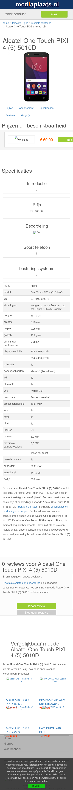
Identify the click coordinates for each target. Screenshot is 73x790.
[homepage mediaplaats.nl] (37, 4)
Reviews (10, 115)
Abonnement (26, 108)
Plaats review (36, 606)
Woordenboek (12, 749)
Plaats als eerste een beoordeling (21, 583)
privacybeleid (40, 781)
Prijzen (9, 108)
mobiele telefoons (41, 23)
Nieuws (8, 743)
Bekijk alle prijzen (28, 506)
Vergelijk (25, 115)
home (6, 23)
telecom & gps (20, 23)
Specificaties (47, 108)
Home (7, 738)
